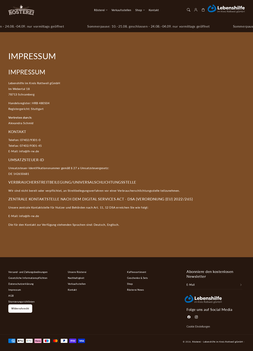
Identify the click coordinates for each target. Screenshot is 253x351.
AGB (11, 295)
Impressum (14, 289)
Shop (138, 10)
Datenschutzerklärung (21, 283)
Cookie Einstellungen (198, 326)
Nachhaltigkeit (76, 277)
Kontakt (72, 289)
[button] (188, 10)
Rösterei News (135, 289)
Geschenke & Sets (137, 277)
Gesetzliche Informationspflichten (27, 277)
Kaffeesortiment (136, 272)
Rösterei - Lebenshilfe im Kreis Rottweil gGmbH (217, 341)
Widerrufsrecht (20, 308)
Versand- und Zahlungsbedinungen (28, 272)
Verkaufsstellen (77, 283)
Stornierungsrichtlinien (21, 301)
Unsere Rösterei (77, 272)
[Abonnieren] (241, 285)
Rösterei (99, 10)
